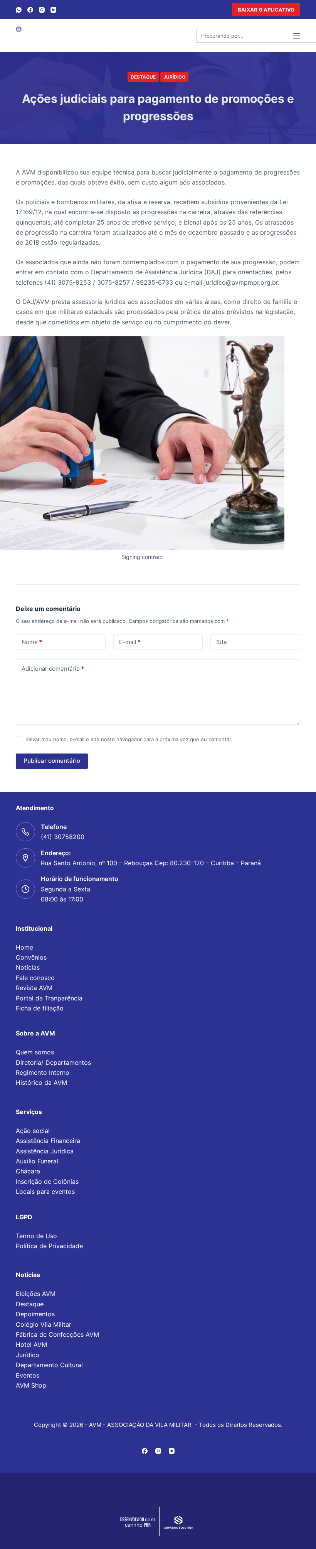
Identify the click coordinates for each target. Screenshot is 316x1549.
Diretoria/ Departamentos (53, 1062)
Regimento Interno (42, 1072)
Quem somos (35, 1052)
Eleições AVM (35, 1293)
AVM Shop (31, 1385)
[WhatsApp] (19, 10)
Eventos (27, 1375)
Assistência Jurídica (45, 1151)
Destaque (143, 77)
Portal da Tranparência (49, 998)
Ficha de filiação (40, 1008)
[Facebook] (30, 10)
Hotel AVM (31, 1344)
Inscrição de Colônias (47, 1181)
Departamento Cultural (49, 1365)
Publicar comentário (52, 760)
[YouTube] (53, 10)
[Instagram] (42, 10)
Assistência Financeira (48, 1141)
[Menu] (296, 35)
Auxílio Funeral (37, 1161)
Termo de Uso (36, 1236)
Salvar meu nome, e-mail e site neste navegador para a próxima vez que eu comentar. (128, 739)
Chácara (28, 1171)
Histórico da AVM (41, 1082)
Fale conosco (35, 978)
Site (221, 642)
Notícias (28, 967)
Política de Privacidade (49, 1246)
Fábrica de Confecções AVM (57, 1334)
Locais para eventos (45, 1191)
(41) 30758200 (62, 837)
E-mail (130, 642)
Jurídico (174, 77)
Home (24, 947)
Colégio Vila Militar (43, 1324)
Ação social (33, 1130)
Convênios (31, 957)
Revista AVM (34, 988)
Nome (32, 642)
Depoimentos (35, 1314)
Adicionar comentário (53, 668)
